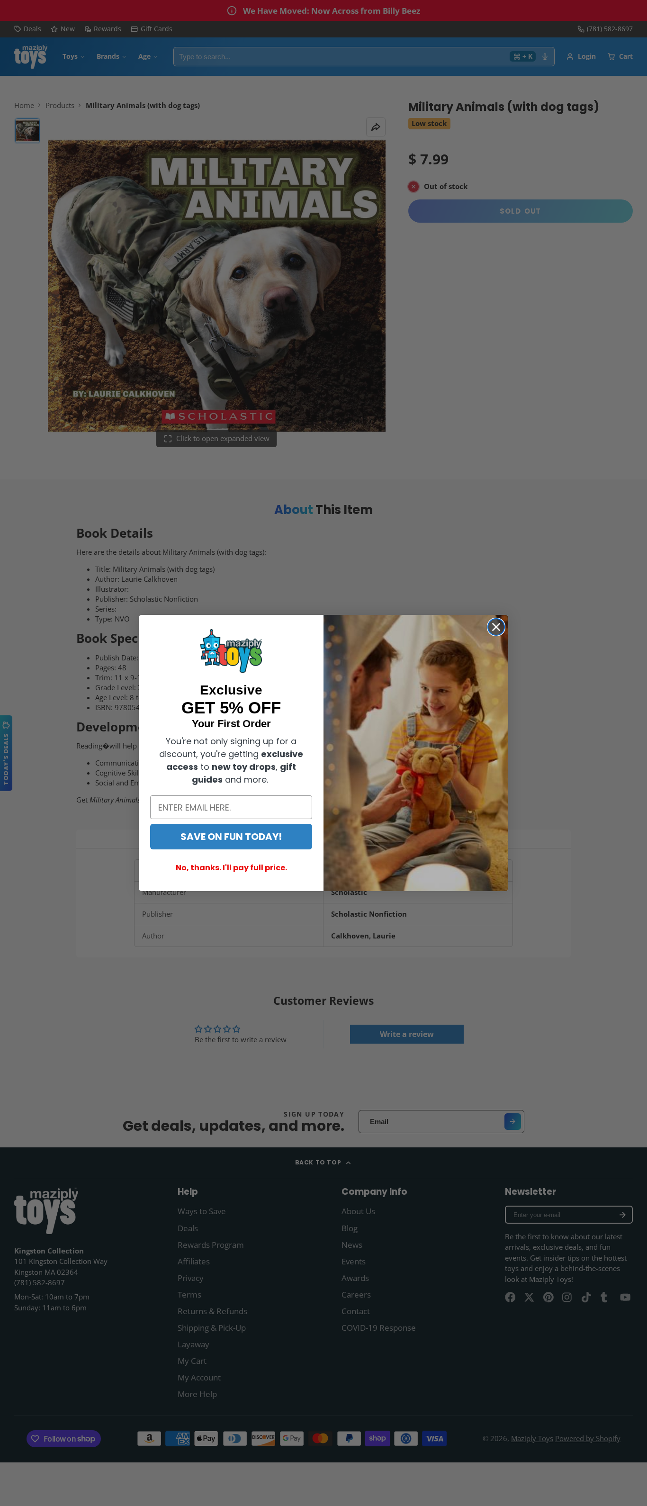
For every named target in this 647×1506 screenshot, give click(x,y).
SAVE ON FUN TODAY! (231, 836)
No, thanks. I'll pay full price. (231, 867)
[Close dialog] (496, 627)
